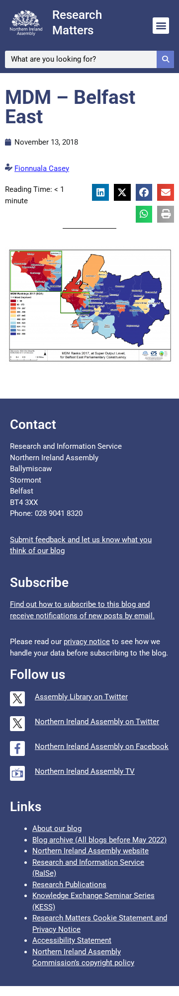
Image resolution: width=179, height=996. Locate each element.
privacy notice (87, 641)
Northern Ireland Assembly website (90, 850)
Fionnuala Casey (41, 168)
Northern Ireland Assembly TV (85, 771)
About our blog (57, 828)
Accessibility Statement (71, 940)
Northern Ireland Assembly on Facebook (102, 746)
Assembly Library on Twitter (81, 696)
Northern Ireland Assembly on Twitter (97, 721)
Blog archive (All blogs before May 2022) (99, 839)
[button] (161, 25)
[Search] (165, 59)
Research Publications (69, 884)
